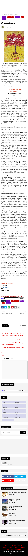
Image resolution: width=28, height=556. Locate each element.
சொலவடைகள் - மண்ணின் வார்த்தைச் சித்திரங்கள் (17, 521)
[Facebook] (2, 307)
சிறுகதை (4, 414)
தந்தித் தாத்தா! (12, 513)
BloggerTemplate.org (14, 553)
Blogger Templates (13, 551)
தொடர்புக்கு (17, 417)
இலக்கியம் (17, 17)
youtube (9, 480)
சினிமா (16, 407)
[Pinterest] (12, 307)
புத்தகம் (22, 17)
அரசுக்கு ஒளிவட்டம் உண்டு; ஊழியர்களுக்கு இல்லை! (14, 500)
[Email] (15, 307)
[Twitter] (5, 307)
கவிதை (17, 414)
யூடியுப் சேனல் (5, 419)
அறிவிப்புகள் (5, 417)
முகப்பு (4, 402)
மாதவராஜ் (7, 14)
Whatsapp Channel (20, 480)
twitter (21, 476)
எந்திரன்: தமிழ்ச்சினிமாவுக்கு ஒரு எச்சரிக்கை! (15, 507)
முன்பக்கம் (7, 545)
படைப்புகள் (17, 404)
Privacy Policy (18, 549)
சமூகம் (16, 412)
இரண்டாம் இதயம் (10, 17)
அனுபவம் (4, 17)
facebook (8, 476)
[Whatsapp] (9, 307)
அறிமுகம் (4, 404)
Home (2, 14)
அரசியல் (4, 409)
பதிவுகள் (17, 402)
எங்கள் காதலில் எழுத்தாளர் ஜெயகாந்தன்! (17, 492)
